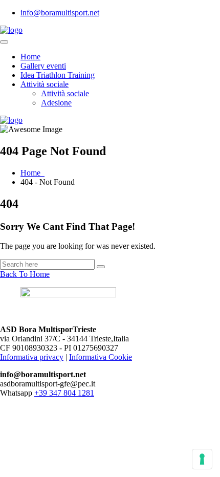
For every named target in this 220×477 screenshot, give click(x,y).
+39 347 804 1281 (64, 392)
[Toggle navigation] (4, 42)
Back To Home (25, 274)
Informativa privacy (31, 357)
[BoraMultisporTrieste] (11, 30)
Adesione (56, 102)
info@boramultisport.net (59, 12)
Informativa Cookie (100, 357)
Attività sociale (44, 84)
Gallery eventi (43, 65)
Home (30, 56)
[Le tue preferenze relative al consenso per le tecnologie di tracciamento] (202, 459)
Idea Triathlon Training (57, 75)
